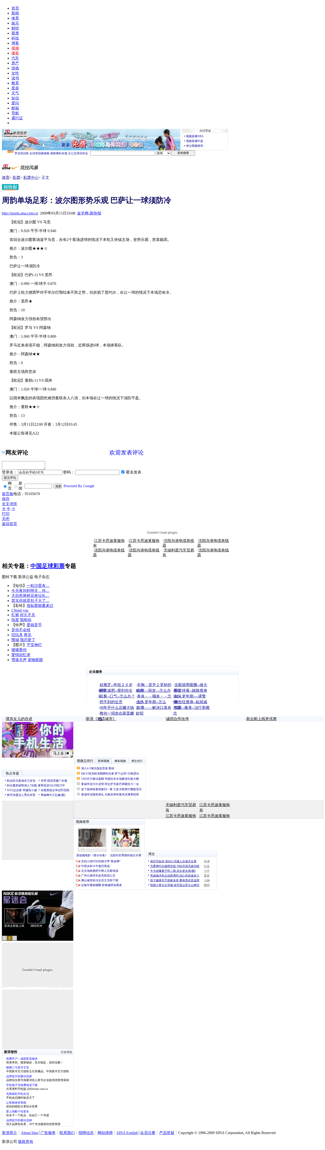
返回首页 (9, 524)
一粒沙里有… (38, 586)
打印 (6, 514)
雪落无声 (19, 660)
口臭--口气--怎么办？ (117, 696)
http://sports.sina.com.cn (20, 213)
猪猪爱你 (19, 650)
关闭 (6, 519)
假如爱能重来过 (40, 606)
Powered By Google (79, 486)
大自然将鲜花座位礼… (30, 596)
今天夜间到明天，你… (30, 591)
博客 (15, 43)
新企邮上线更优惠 (261, 719)
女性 (15, 73)
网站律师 (105, 1133)
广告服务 (48, 1133)
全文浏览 (9, 504)
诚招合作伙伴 (177, 719)
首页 (15, 8)
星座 (15, 88)
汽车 (15, 58)
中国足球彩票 (47, 566)
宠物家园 (35, 660)
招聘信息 (86, 1133)
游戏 (15, 68)
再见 (27, 635)
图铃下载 (9, 577)
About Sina (29, 1133)
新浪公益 (25, 577)
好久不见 (27, 615)
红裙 (15, 615)
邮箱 (15, 108)
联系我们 (67, 1133)
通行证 (17, 118)
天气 (15, 93)
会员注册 (147, 1133)
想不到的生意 (111, 702)
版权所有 (25, 1142)
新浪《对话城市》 (101, 719)
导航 (15, 113)
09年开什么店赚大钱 (117, 708)
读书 (15, 78)
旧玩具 (17, 635)
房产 (15, 63)
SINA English (127, 1133)
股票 (15, 33)
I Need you (19, 610)
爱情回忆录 (20, 655)
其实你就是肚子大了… (30, 601)
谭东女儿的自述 (19, 719)
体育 (15, 18)
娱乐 (15, 23)
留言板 (7, 494)
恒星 (15, 620)
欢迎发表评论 (126, 452)
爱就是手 (34, 625)
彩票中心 (31, 177)
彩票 (16, 177)
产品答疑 (166, 1133)
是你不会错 (20, 630)
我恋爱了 (27, 640)
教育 (15, 83)
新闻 (15, 13)
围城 (15, 640)
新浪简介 (9, 1133)
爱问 (15, 103)
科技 (15, 38)
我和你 (25, 620)
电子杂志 (41, 577)
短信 (15, 98)
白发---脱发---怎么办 (154, 690)
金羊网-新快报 (89, 213)
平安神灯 (34, 645)
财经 (15, 28)
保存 (6, 499)
